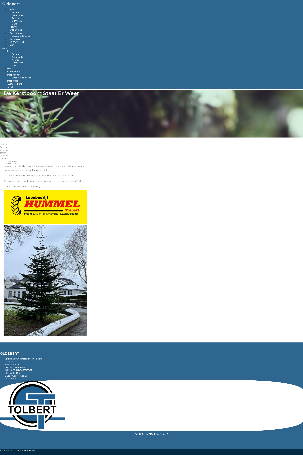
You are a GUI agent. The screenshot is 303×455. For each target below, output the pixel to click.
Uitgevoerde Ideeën (21, 36)
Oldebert (11, 3)
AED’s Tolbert (16, 42)
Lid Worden (17, 21)
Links (14, 24)
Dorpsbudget (16, 33)
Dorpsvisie (14, 39)
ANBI (12, 45)
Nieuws (13, 27)
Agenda (15, 18)
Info (11, 9)
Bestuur (15, 12)
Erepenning (15, 30)
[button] (63, 48)
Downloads (17, 15)
